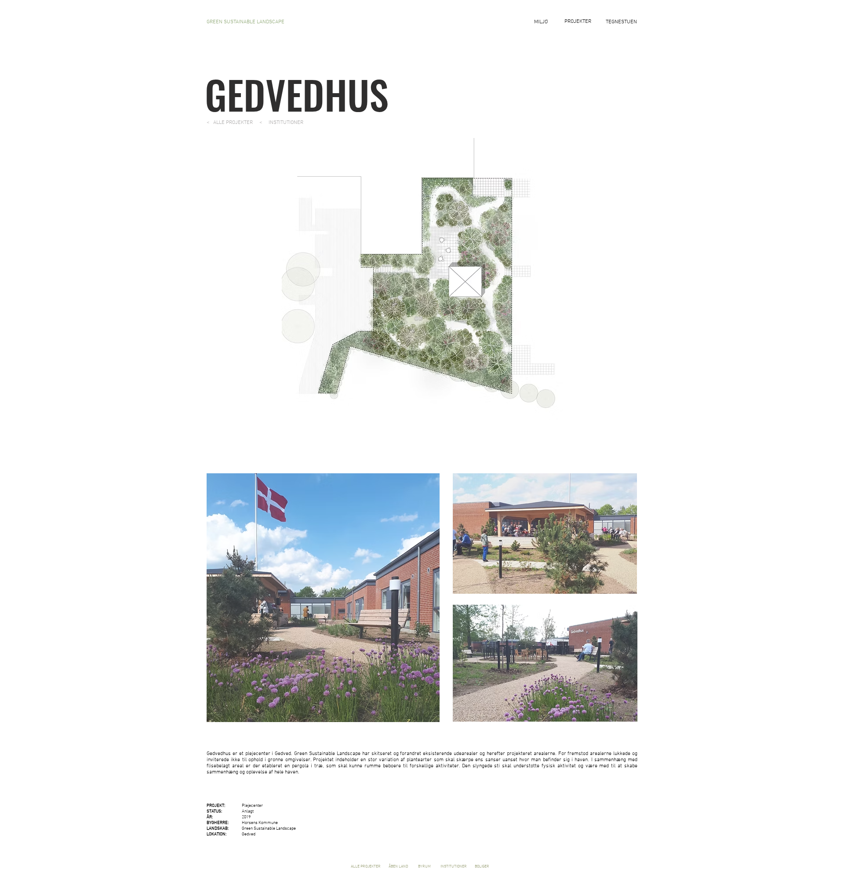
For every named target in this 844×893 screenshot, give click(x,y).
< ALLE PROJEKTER (230, 123)
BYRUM (426, 866)
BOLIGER (482, 866)
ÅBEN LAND (398, 866)
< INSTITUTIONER (281, 123)
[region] (578, 45)
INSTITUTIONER (453, 866)
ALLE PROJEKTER (365, 866)
